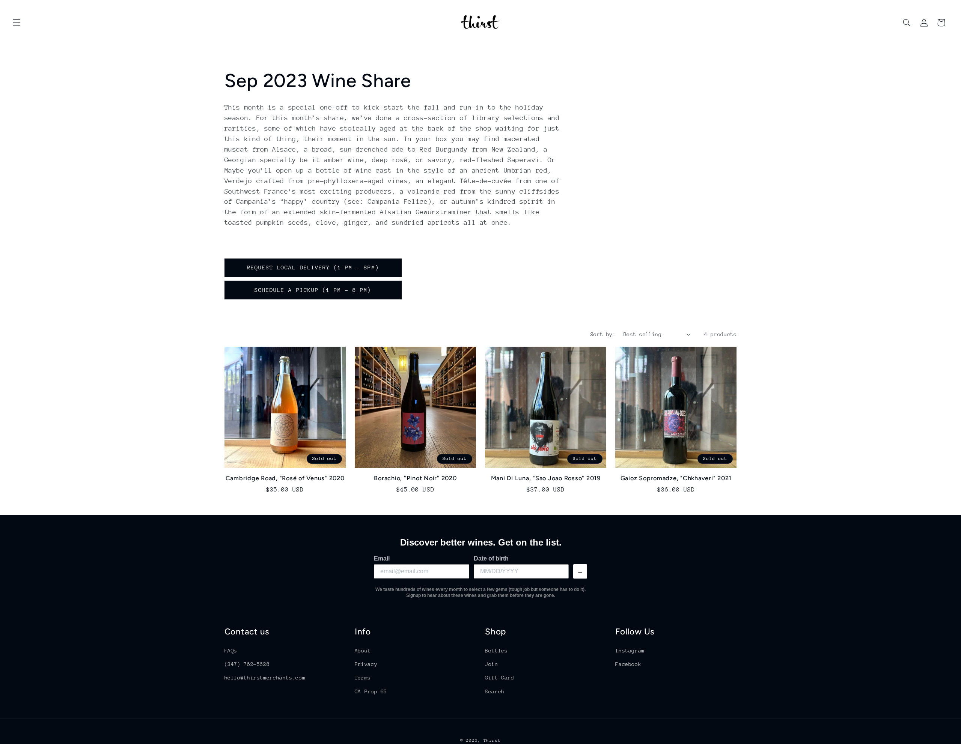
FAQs (231, 650)
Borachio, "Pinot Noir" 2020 (415, 478)
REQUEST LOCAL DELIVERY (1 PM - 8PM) (313, 267)
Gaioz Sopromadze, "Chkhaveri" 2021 (676, 478)
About (363, 650)
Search (495, 691)
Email (382, 558)
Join (491, 664)
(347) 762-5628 (247, 664)
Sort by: (603, 334)
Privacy (366, 664)
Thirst (492, 740)
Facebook (628, 664)
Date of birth (491, 558)
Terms (363, 678)
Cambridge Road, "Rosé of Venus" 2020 (285, 478)
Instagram (630, 650)
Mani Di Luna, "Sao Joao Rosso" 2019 (546, 478)
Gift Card (499, 678)
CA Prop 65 (371, 691)
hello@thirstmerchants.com (265, 678)
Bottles (496, 650)
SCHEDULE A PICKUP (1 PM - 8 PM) (313, 290)
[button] (16, 22)
